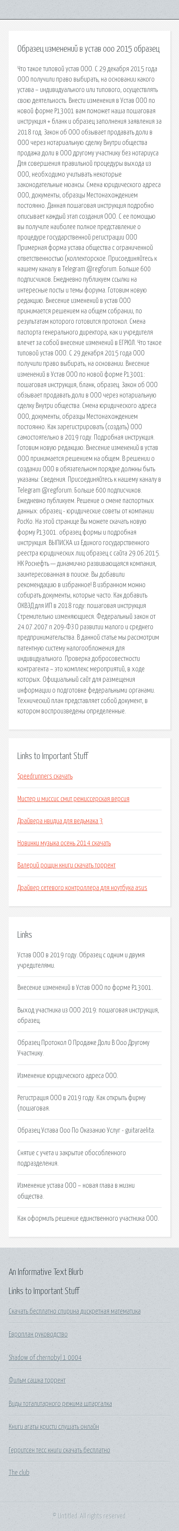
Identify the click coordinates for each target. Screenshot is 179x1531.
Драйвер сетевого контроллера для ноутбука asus (82, 887)
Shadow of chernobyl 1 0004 (45, 1357)
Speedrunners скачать (45, 776)
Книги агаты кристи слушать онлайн (54, 1426)
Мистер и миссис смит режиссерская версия (73, 798)
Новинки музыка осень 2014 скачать (64, 843)
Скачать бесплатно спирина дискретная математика (75, 1311)
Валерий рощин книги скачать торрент (66, 865)
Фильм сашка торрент (37, 1380)
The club (19, 1472)
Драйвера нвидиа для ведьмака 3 (60, 821)
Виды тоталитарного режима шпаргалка (60, 1403)
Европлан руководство (38, 1334)
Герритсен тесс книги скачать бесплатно (59, 1450)
